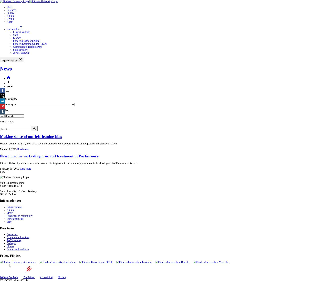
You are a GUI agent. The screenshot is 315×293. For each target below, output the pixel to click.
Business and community (19, 215)
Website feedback (9, 277)
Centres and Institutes (18, 249)
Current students (21, 32)
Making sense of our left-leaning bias (31, 136)
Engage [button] (10, 13)
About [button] (10, 21)
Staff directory (20, 49)
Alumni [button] (10, 15)
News (6, 69)
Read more (23, 149)
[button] (15, 29)
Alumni (10, 210)
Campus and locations (18, 237)
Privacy (62, 277)
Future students (14, 207)
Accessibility (46, 277)
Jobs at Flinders (21, 52)
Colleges (11, 243)
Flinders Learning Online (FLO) (30, 43)
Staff (15, 35)
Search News (7, 121)
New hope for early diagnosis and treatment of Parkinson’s (49, 156)
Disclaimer (29, 277)
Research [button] (11, 10)
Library (17, 37)
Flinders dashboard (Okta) (26, 40)
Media (10, 212)
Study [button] (10, 7)
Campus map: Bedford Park (27, 46)
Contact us (12, 234)
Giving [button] (10, 18)
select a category (8, 98)
